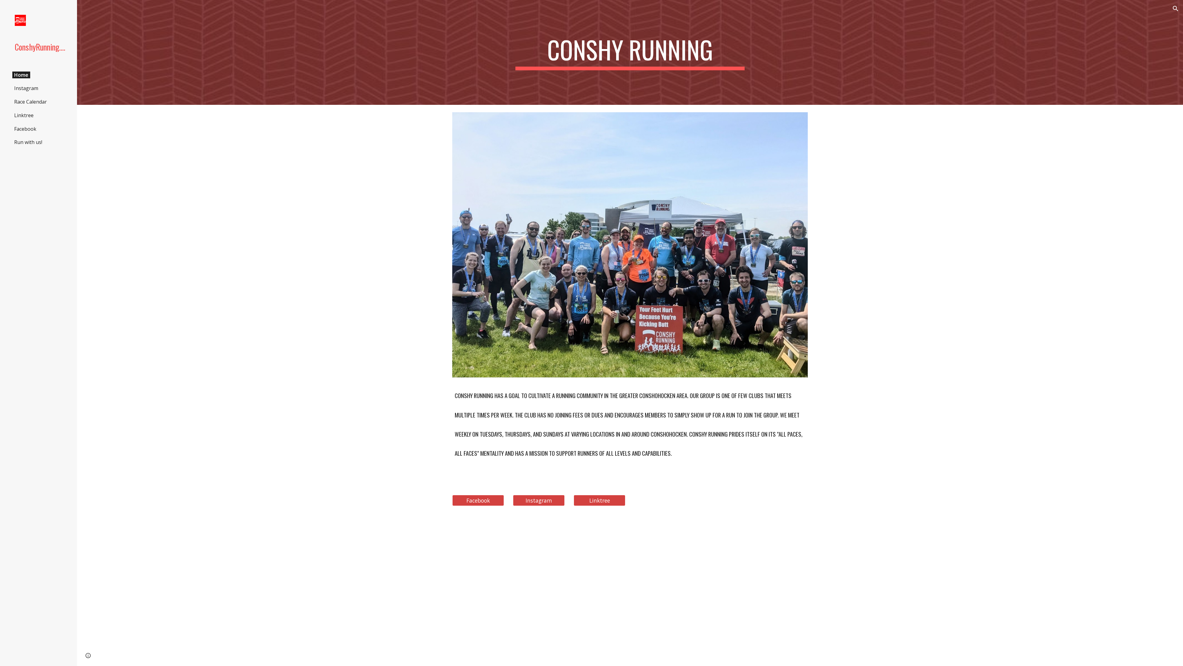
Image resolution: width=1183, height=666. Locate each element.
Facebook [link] (25, 128)
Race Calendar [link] (30, 101)
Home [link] (21, 75)
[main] (630, 52)
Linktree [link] (24, 115)
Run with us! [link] (28, 142)
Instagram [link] (26, 88)
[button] (1175, 8)
